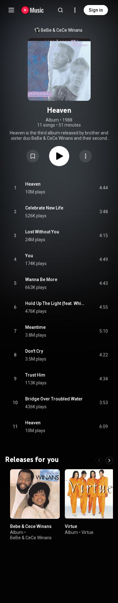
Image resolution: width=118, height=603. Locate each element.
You (29, 255)
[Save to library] (33, 156)
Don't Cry (34, 351)
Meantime (35, 327)
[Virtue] (90, 494)
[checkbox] (103, 188)
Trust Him (35, 375)
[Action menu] (85, 156)
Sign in (96, 10)
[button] (32, 156)
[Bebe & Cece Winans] (35, 494)
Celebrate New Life (44, 207)
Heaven (33, 184)
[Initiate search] (60, 10)
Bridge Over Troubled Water (54, 398)
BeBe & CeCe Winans (61, 30)
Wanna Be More (41, 279)
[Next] (109, 460)
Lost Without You (42, 231)
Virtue (71, 526)
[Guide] (11, 10)
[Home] (32, 10)
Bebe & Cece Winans (31, 526)
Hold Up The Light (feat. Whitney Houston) (55, 303)
